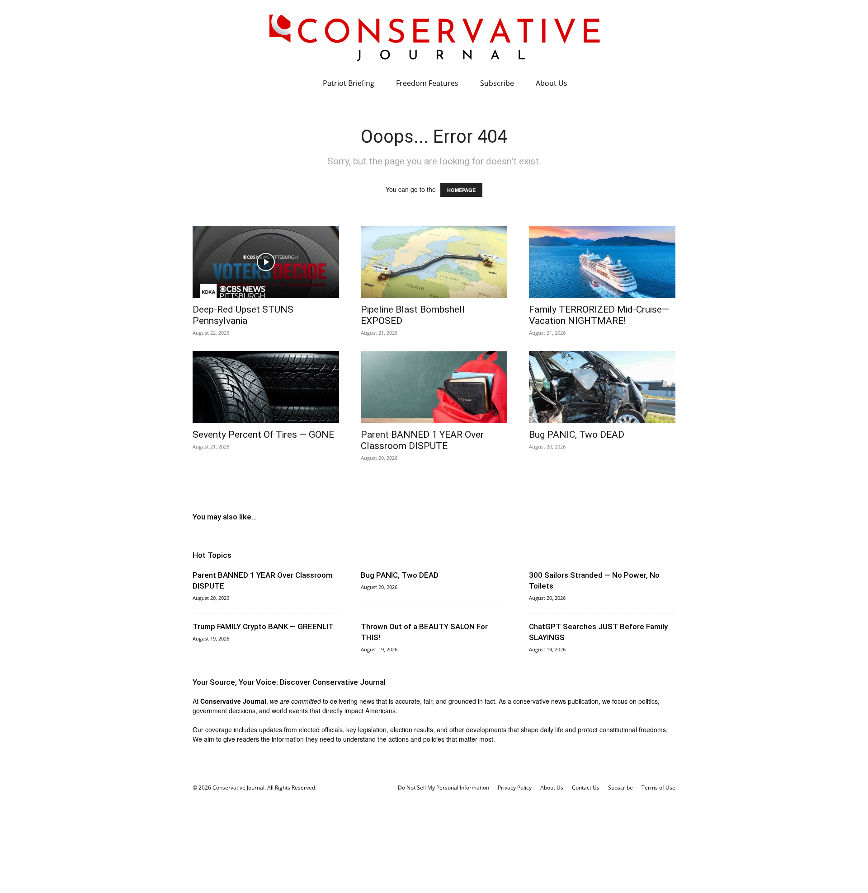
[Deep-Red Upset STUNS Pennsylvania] (266, 262)
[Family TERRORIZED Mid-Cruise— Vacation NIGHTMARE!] (602, 262)
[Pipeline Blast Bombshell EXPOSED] (434, 262)
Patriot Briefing (348, 83)
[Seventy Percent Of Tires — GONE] (266, 387)
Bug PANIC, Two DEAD (576, 434)
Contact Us (585, 787)
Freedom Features (427, 83)
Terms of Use (658, 787)
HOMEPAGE (461, 190)
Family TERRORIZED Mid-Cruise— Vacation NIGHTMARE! (599, 315)
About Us (551, 83)
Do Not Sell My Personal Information (443, 787)
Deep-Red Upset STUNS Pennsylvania (243, 315)
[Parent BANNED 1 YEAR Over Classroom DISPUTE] (434, 387)
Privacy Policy (515, 787)
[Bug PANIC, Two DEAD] (602, 387)
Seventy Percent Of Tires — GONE (263, 434)
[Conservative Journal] (434, 36)
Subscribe (497, 83)
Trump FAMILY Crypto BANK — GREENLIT (263, 626)
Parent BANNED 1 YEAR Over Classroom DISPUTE (422, 440)
